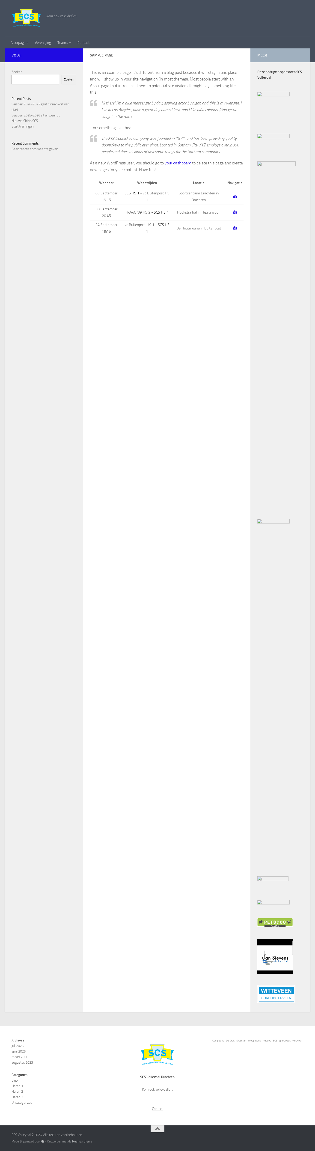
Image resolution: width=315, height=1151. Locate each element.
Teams (62, 42)
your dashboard (178, 163)
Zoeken (17, 72)
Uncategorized (22, 1102)
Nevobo (267, 1040)
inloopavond (254, 1040)
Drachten (241, 1040)
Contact (83, 42)
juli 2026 (18, 1046)
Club (15, 1080)
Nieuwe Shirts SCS (25, 121)
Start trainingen (23, 126)
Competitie (218, 1040)
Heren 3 (17, 1097)
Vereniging (43, 42)
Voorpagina (19, 42)
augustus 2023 (22, 1062)
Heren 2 (17, 1091)
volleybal (296, 1040)
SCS (275, 1040)
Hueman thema (82, 1141)
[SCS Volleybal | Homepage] (27, 18)
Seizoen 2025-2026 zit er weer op (36, 115)
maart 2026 (20, 1057)
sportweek (285, 1040)
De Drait (230, 1040)
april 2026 (19, 1051)
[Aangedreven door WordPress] (42, 1141)
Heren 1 (17, 1086)
